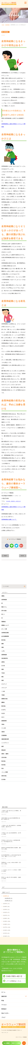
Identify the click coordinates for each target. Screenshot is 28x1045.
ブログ (3, 1017)
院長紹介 (4, 1009)
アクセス (4, 1004)
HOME (3, 24)
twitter (16, 546)
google (21, 546)
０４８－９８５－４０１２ (13, 501)
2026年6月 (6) (8, 898)
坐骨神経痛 (7, 24)
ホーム (3, 992)
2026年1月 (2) (8, 900)
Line (12, 546)
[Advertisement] (14, 572)
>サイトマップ (4, 1032)
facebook (7, 546)
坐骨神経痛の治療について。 (9, 519)
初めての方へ (5, 1013)
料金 (2, 1000)
